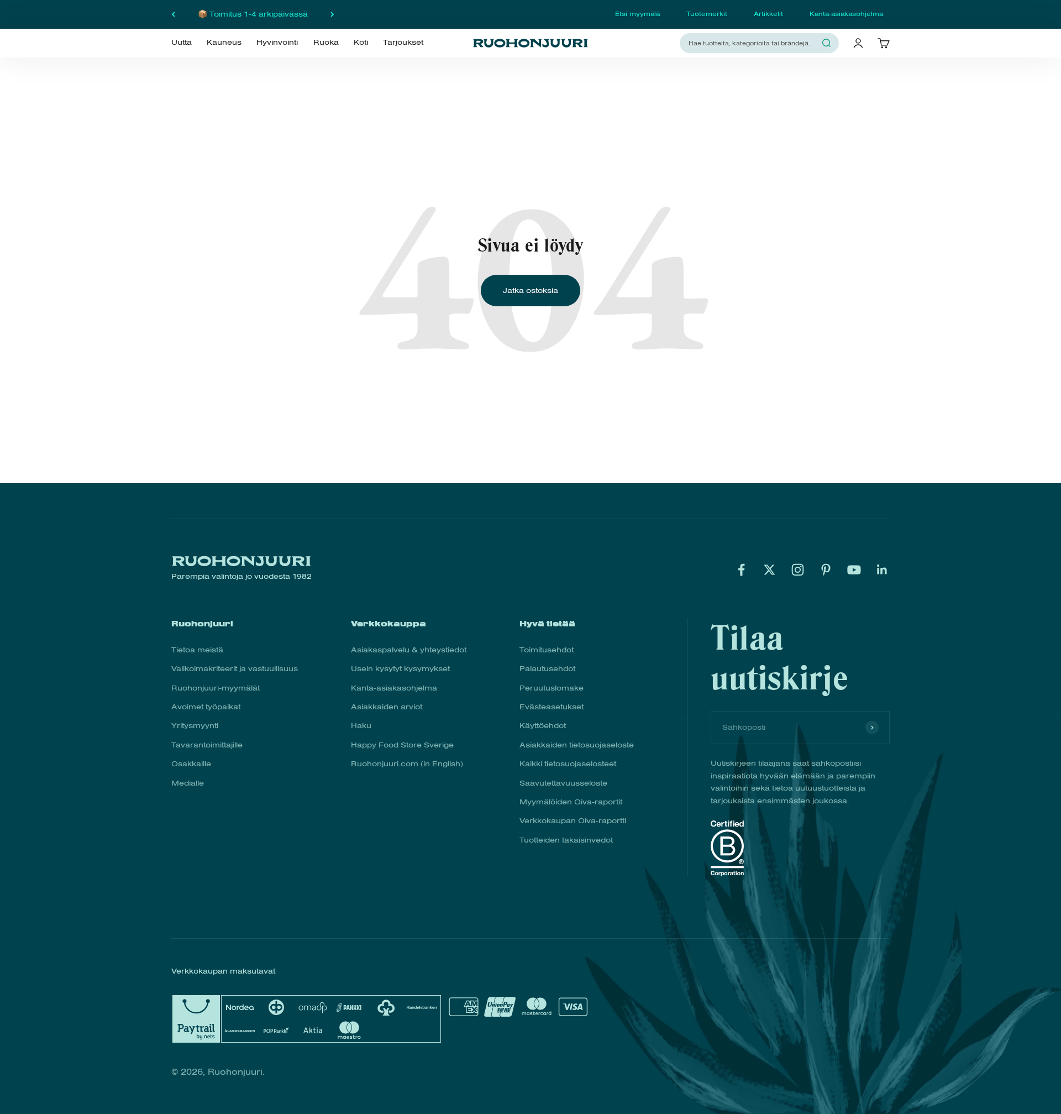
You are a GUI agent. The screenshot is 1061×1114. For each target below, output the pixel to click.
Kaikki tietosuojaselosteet (567, 763)
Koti (361, 42)
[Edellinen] (173, 14)
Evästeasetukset (551, 707)
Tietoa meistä (197, 650)
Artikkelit (768, 14)
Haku (361, 725)
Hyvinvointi (277, 42)
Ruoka (326, 42)
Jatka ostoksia (530, 290)
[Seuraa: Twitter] (769, 569)
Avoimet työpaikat (205, 707)
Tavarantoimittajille (207, 745)
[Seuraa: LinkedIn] (882, 569)
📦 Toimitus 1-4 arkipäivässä (253, 14)
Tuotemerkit (706, 14)
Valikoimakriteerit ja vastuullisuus (234, 668)
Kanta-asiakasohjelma (846, 14)
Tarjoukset (403, 42)
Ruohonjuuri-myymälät (215, 688)
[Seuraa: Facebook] (741, 569)
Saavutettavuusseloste (563, 783)
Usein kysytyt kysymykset (400, 668)
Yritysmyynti (194, 725)
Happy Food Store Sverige (402, 745)
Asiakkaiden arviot (386, 707)
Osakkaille (191, 763)
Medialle (187, 783)
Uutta (181, 42)
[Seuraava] (332, 14)
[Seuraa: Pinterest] (825, 569)
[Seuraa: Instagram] (797, 569)
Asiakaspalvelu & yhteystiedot (408, 650)
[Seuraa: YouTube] (854, 569)
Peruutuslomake (551, 688)
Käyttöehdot (542, 725)
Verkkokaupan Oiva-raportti (572, 820)
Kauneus (224, 42)
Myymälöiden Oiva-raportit (570, 802)
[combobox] (753, 42)
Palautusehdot (547, 668)
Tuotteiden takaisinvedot (566, 840)
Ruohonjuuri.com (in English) (407, 763)
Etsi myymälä (637, 14)
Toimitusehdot (546, 650)
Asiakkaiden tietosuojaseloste (576, 745)
